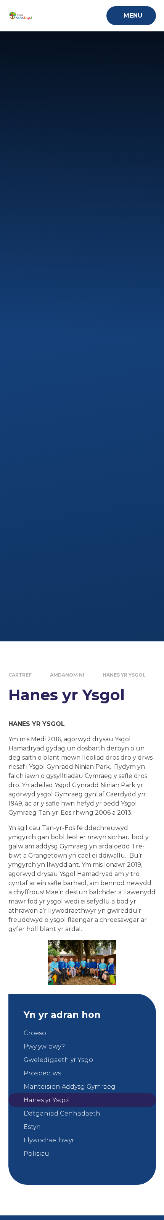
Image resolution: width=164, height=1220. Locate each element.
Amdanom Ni (67, 675)
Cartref (20, 675)
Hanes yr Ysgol (124, 675)
